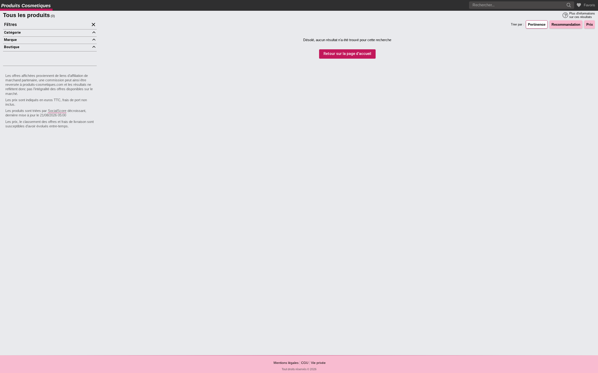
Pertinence (536, 24)
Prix (589, 24)
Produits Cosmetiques (26, 5)
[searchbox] (508, 5)
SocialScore (57, 111)
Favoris (588, 5)
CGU (304, 363)
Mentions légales (286, 363)
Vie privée (318, 363)
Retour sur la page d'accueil (347, 54)
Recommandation (566, 24)
